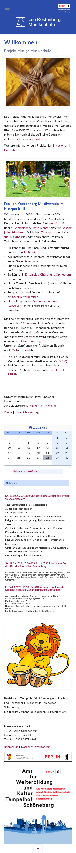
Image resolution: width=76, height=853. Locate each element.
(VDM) (62, 361)
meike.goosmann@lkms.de (31, 139)
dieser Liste (31, 261)
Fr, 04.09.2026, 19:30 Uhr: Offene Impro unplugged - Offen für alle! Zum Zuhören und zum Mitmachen (34, 589)
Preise (8, 412)
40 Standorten (28, 323)
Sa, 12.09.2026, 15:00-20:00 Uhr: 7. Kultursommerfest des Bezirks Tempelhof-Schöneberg (36, 565)
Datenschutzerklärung (35, 746)
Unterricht (54, 223)
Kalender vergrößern (25, 471)
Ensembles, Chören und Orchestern (48, 274)
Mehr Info (30, 252)
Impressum (11, 746)
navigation (7, 8)
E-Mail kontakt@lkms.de (41, 405)
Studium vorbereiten (25, 297)
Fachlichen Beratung (27, 341)
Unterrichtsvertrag (27, 412)
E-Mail (13, 350)
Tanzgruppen (49, 232)
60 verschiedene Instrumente (30, 228)
